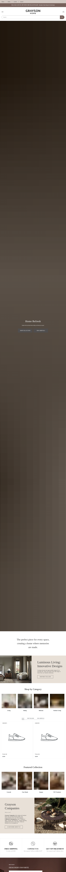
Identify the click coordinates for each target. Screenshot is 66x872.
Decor (3, 1)
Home (9, 1)
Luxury (21, 1)
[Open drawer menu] (2, 12)
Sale (23, 718)
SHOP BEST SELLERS (45, 676)
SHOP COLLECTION (25, 330)
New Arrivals (40, 718)
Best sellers (30, 718)
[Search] (62, 17)
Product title (4, 754)
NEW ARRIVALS (41, 330)
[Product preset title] (17, 737)
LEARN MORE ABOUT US (13, 827)
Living (15, 1)
